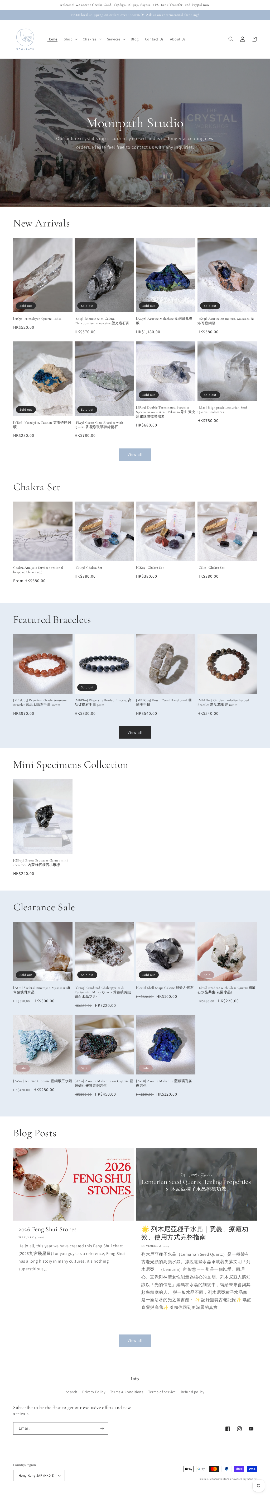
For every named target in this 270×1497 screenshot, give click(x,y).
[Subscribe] (102, 1428)
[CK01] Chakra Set (210, 568)
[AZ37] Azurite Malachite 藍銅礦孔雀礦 (164, 321)
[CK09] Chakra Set (88, 568)
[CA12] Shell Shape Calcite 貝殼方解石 (165, 988)
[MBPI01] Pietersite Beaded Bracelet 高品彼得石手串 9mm (103, 702)
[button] (70, 39)
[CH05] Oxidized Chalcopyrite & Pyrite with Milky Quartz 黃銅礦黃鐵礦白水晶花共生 (103, 992)
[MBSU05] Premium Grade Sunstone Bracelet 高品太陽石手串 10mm (40, 702)
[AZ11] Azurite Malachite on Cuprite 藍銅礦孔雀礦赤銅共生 (104, 1083)
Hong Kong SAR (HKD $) (36, 1475)
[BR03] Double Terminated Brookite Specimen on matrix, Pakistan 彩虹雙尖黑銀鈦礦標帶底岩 (165, 412)
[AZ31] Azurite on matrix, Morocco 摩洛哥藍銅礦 (225, 321)
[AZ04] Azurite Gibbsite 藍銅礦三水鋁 (42, 1081)
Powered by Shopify (244, 1479)
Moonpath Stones (220, 1479)
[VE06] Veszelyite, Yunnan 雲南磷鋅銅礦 (42, 424)
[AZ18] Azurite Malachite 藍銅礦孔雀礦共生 (164, 1083)
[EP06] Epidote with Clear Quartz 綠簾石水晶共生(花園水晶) (226, 990)
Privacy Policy (93, 1391)
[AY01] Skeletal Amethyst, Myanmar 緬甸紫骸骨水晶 (41, 990)
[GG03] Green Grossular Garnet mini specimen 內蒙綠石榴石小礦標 (40, 862)
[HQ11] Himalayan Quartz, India (37, 319)
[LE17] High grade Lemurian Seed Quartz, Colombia (222, 409)
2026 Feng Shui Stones (47, 1229)
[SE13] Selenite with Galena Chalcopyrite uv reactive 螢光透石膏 (102, 321)
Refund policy (192, 1391)
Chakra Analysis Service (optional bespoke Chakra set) (38, 570)
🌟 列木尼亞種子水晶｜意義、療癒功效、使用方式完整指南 (194, 1233)
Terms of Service (162, 1391)
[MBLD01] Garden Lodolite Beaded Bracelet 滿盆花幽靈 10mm (223, 702)
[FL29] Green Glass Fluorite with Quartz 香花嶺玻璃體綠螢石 (99, 424)
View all (135, 454)
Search (72, 1391)
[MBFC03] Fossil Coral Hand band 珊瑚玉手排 (164, 702)
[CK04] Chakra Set (149, 568)
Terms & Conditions (126, 1391)
